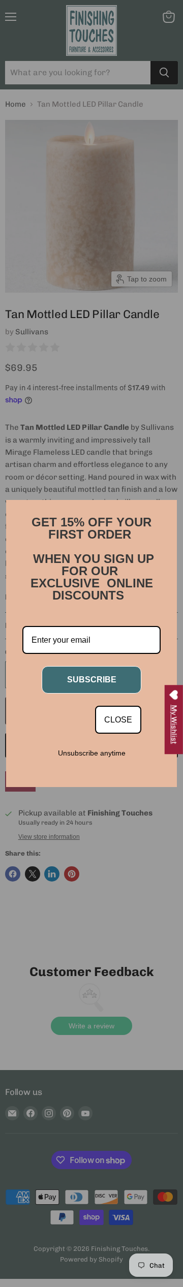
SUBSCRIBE (91, 679)
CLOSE (118, 719)
